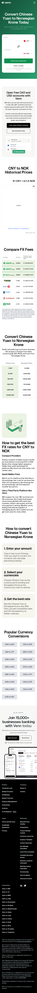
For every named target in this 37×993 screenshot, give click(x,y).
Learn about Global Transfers (18, 125)
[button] (34, 3)
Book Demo (25, 738)
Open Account (12, 738)
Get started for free (18, 131)
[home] (6, 3)
